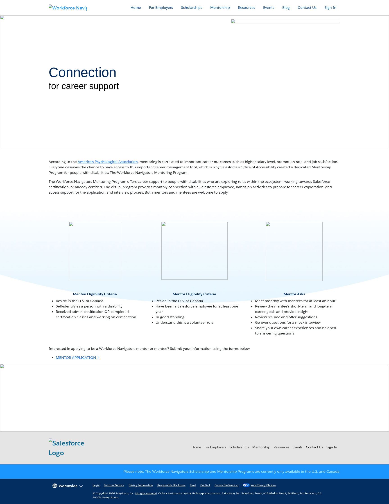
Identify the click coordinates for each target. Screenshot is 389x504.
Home (136, 7)
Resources (246, 7)
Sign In (330, 7)
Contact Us (307, 7)
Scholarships (191, 7)
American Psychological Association (108, 161)
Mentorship (220, 7)
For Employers (161, 7)
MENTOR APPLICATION (76, 357)
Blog (286, 7)
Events (268, 7)
